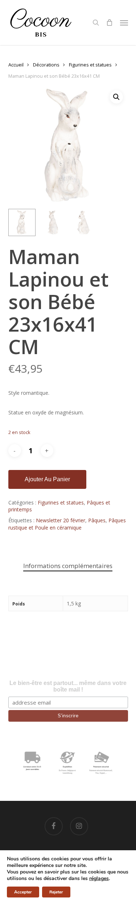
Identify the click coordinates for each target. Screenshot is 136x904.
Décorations (46, 64)
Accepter (23, 892)
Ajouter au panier (47, 479)
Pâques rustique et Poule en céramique (67, 524)
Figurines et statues (90, 64)
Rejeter (56, 892)
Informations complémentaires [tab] (67, 566)
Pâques (97, 520)
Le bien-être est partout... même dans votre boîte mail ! (68, 686)
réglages (99, 878)
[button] (124, 22)
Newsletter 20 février (60, 520)
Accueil (16, 64)
